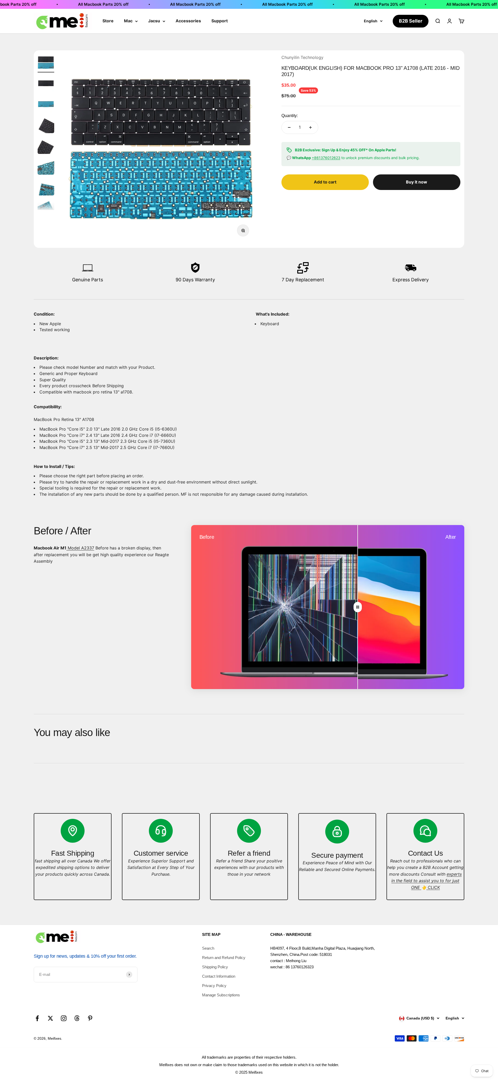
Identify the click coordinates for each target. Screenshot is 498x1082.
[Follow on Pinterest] (90, 1018)
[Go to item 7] (46, 188)
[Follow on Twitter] (50, 1018)
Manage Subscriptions (221, 995)
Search (208, 948)
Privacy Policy (214, 985)
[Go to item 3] (46, 105)
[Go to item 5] (46, 146)
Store (108, 20)
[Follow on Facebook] (37, 1018)
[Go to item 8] (46, 209)
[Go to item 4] (46, 126)
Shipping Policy (215, 967)
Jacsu (154, 20)
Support (219, 20)
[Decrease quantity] (289, 127)
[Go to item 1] (46, 63)
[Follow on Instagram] (63, 1018)
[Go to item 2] (46, 84)
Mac (128, 20)
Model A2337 (80, 547)
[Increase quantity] (310, 127)
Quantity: (289, 115)
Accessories (188, 20)
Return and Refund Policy (223, 957)
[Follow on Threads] (76, 1018)
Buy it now (416, 182)
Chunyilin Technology (302, 57)
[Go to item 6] (46, 167)
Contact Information (218, 976)
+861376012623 (326, 157)
